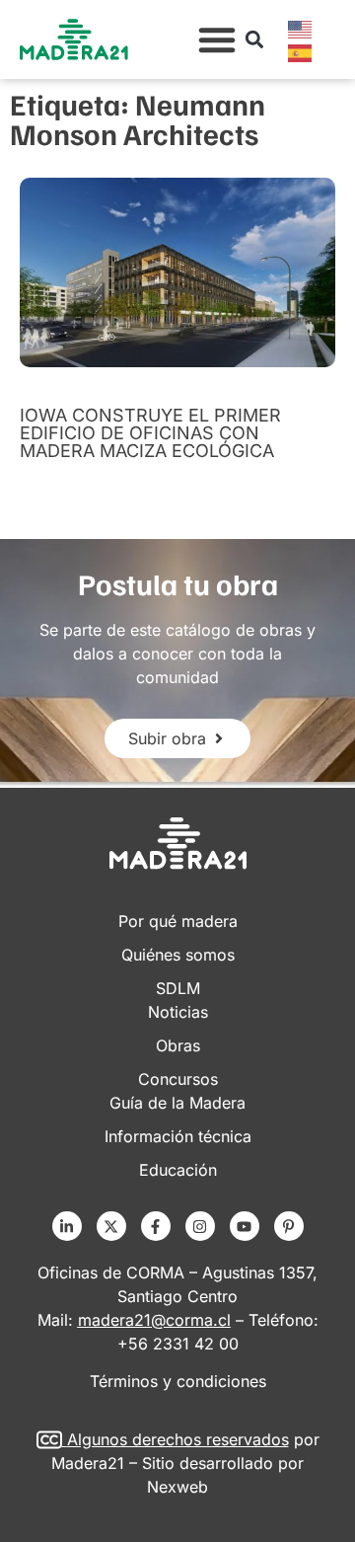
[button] (217, 39)
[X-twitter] (111, 1226)
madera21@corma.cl (154, 1320)
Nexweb (177, 1487)
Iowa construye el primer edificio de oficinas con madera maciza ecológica (150, 433)
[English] (301, 28)
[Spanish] (301, 51)
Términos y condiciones (178, 1381)
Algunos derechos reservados (178, 1439)
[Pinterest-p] (289, 1226)
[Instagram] (200, 1226)
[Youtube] (244, 1226)
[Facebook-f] (156, 1226)
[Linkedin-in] (67, 1226)
